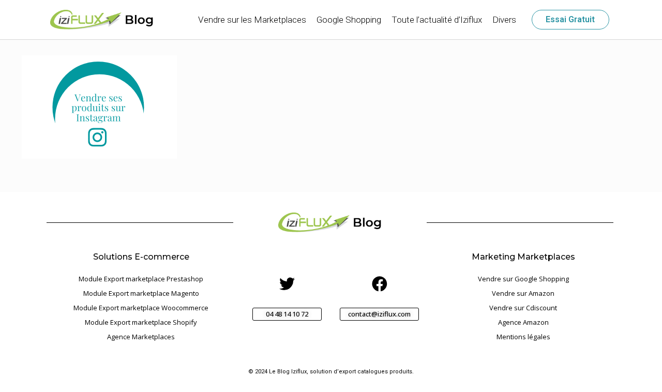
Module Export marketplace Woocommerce (140, 307)
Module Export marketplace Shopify (141, 322)
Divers (504, 19)
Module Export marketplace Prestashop (141, 278)
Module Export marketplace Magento (141, 293)
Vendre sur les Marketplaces (252, 19)
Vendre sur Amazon (523, 293)
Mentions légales (523, 336)
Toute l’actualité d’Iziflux (437, 19)
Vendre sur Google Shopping (523, 278)
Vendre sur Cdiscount (523, 307)
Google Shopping (349, 19)
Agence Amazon (523, 322)
